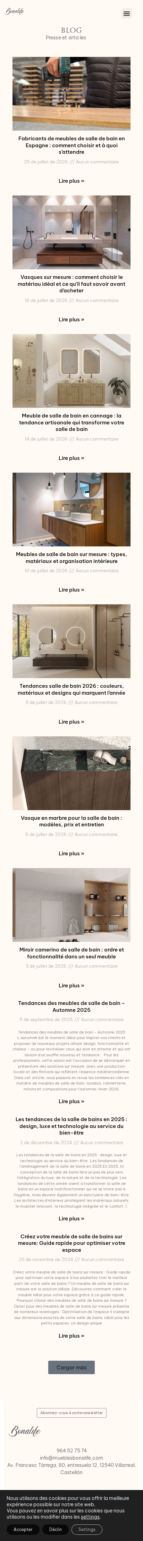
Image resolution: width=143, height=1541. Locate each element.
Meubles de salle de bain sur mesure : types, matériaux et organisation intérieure (71, 557)
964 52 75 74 (72, 1451)
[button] (126, 13)
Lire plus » (71, 181)
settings (90, 1517)
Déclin (55, 1529)
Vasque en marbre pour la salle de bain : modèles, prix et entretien (71, 821)
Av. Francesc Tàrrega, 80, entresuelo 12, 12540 (60, 1465)
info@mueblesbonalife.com (71, 1458)
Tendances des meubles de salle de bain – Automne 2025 (71, 1006)
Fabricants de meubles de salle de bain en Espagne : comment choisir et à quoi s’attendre (71, 145)
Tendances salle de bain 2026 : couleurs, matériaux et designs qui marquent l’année (71, 689)
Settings (86, 1529)
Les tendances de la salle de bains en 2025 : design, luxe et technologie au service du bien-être (71, 1126)
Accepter (23, 1529)
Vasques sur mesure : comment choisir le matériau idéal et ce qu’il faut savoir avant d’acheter (71, 284)
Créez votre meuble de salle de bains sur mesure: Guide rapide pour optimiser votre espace (71, 1243)
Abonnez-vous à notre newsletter (71, 1412)
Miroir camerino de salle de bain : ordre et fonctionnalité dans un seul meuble (71, 953)
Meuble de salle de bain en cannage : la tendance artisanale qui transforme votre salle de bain (71, 422)
